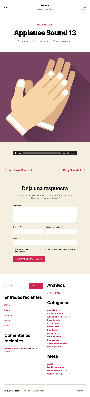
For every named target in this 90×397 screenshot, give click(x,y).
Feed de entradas (55, 367)
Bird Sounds (53, 323)
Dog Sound (52, 330)
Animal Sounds (54, 310)
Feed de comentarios (57, 370)
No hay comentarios (64, 41)
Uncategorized (54, 346)
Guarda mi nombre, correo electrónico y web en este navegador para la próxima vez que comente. (45, 250)
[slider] (73, 153)
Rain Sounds (53, 340)
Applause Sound (45, 24)
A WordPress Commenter (16, 348)
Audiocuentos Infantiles (58, 317)
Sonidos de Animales (57, 343)
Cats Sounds (53, 327)
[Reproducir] (16, 153)
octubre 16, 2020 (43, 41)
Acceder (51, 364)
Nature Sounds (54, 336)
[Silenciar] (68, 153)
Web (15, 238)
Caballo (8, 315)
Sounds (45, 5)
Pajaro (7, 310)
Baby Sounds (53, 320)
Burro (7, 305)
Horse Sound (53, 333)
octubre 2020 (53, 293)
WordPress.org (54, 374)
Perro (7, 320)
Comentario (17, 205)
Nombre (17, 227)
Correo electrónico (54, 227)
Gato (6, 325)
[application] (45, 153)
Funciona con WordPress (33, 391)
